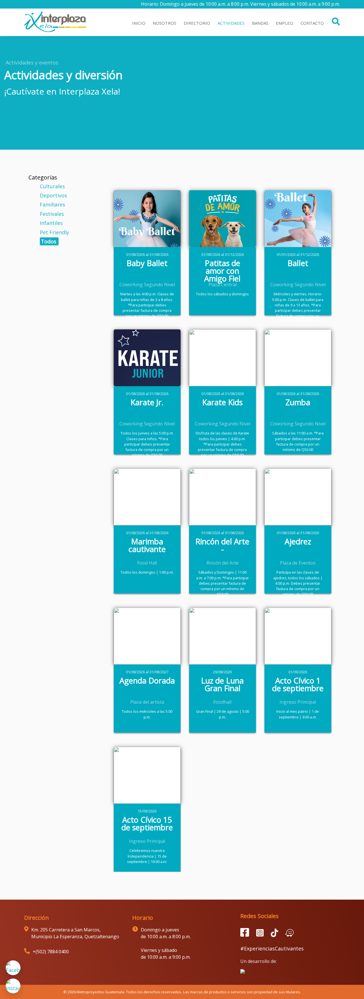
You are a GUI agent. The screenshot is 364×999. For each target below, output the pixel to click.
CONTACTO (312, 23)
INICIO (138, 23)
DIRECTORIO (197, 23)
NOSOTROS (164, 23)
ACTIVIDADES (231, 23)
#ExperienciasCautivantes (272, 948)
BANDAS (260, 23)
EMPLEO (284, 23)
